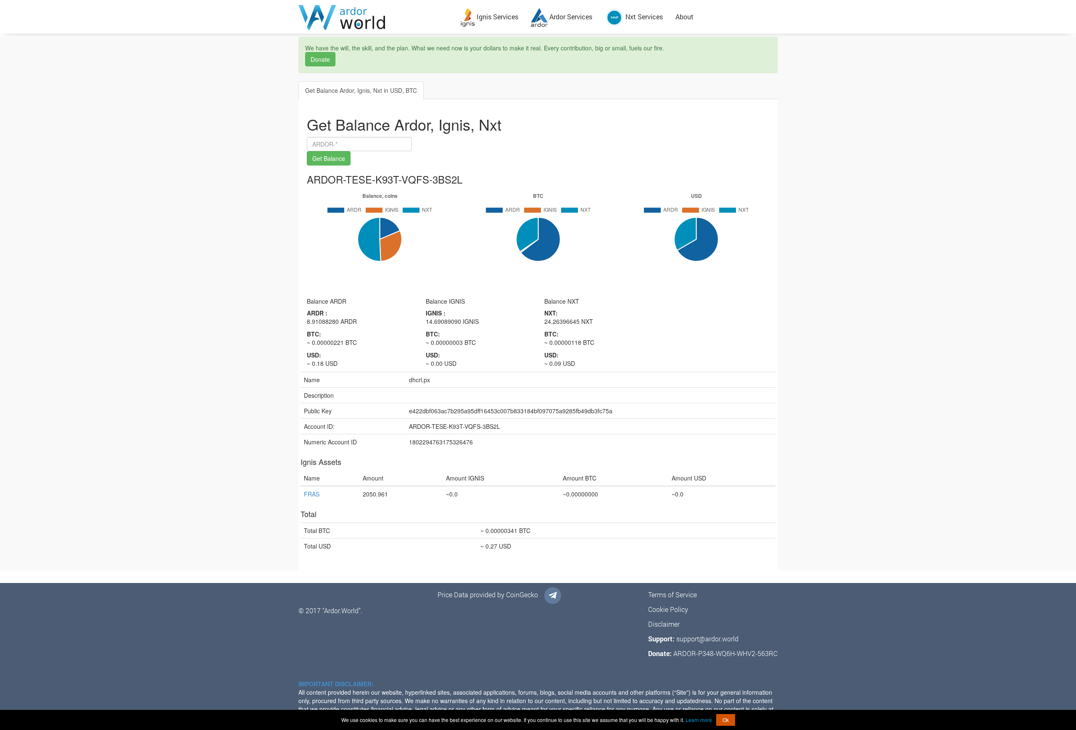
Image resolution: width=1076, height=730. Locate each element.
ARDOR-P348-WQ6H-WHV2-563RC (725, 653)
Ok (726, 719)
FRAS (311, 494)
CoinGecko (522, 594)
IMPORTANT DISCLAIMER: (336, 684)
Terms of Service (672, 594)
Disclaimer (664, 624)
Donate (320, 59)
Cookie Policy (668, 609)
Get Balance (328, 158)
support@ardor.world (707, 638)
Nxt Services (643, 16)
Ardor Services (570, 16)
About (684, 16)
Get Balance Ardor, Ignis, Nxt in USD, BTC (361, 90)
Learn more (699, 719)
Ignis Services (496, 16)
